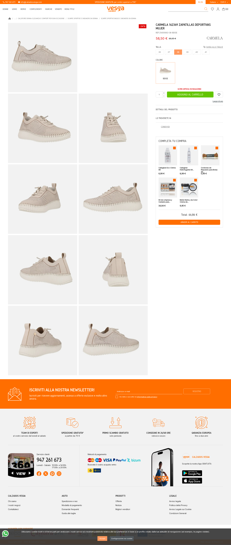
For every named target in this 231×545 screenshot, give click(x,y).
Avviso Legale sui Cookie (180, 509)
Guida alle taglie (69, 513)
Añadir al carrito (189, 222)
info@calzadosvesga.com (30, 2)
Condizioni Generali (177, 513)
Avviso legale (175, 501)
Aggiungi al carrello (190, 94)
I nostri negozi (14, 505)
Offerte (119, 501)
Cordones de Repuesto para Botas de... (209, 169)
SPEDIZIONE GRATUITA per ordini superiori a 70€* (115, 2)
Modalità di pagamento (72, 505)
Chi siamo (12, 501)
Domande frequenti (70, 509)
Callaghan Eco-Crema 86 (167, 169)
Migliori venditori (123, 509)
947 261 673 (9, 2)
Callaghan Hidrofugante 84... (187, 169)
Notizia (119, 505)
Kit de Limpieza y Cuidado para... (165, 201)
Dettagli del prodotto (167, 109)
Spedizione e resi (69, 501)
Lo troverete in (163, 118)
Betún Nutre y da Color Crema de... (188, 201)
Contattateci (13, 509)
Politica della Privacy (178, 505)
